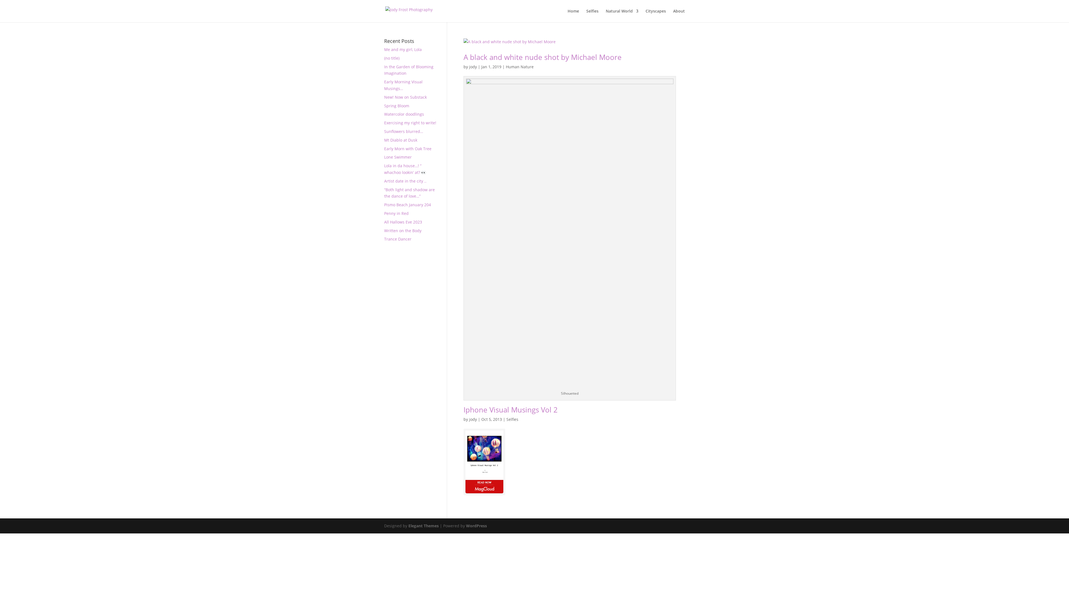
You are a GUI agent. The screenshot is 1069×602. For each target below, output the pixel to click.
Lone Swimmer (398, 157)
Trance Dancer (397, 239)
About (679, 11)
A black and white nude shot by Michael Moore (543, 57)
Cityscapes (656, 11)
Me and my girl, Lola (403, 49)
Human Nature (520, 66)
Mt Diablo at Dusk (400, 140)
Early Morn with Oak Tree (407, 148)
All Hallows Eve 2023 (403, 222)
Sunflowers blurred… (403, 131)
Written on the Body (402, 230)
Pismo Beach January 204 (407, 204)
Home (573, 11)
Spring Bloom (396, 105)
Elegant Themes (423, 525)
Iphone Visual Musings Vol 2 (511, 410)
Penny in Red (396, 213)
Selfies (592, 11)
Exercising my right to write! (410, 122)
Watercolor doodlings (404, 114)
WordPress (476, 525)
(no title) (391, 58)
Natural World (619, 11)
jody (473, 66)
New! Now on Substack (405, 97)
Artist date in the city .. (405, 181)
